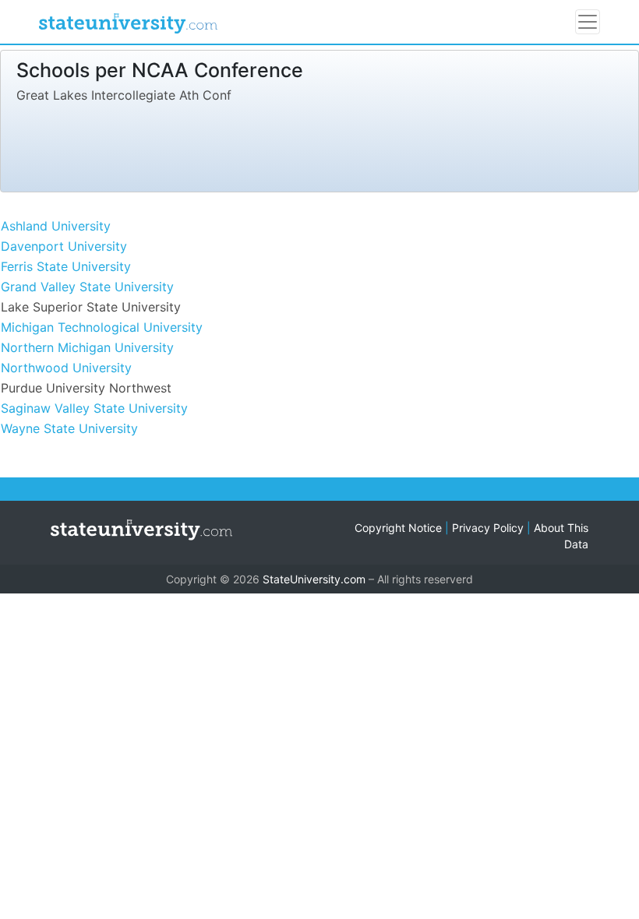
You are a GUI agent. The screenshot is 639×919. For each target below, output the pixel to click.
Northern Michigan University (87, 347)
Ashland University (56, 226)
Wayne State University (69, 428)
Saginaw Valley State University (94, 408)
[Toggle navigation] (587, 21)
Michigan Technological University (102, 327)
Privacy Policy (488, 527)
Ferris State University (66, 266)
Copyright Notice (398, 527)
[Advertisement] (300, 144)
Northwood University (66, 367)
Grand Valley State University (87, 286)
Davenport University (64, 246)
